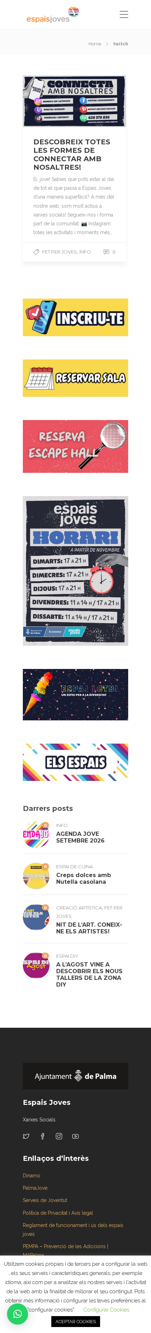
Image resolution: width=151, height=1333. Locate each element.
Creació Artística (79, 907)
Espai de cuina (74, 866)
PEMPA (30, 1246)
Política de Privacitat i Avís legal (58, 1213)
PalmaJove (35, 1188)
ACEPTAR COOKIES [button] (75, 1321)
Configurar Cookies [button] (106, 1310)
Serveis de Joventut (45, 1200)
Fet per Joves (59, 252)
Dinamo (31, 1175)
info (85, 252)
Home (94, 43)
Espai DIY (67, 956)
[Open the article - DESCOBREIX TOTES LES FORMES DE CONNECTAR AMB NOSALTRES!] (48, 101)
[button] (17, 1314)
